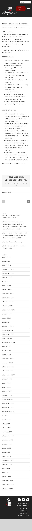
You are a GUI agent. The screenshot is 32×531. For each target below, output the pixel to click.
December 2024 (8, 298)
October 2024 (8, 306)
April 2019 (6, 472)
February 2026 (8, 269)
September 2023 (9, 342)
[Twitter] (23, 499)
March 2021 (7, 428)
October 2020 (8, 440)
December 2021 (8, 403)
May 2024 (6, 322)
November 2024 (8, 302)
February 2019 (8, 481)
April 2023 (7, 355)
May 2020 (6, 452)
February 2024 (8, 326)
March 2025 (7, 290)
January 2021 (8, 432)
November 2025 (8, 273)
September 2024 (9, 310)
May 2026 (6, 261)
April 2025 (7, 285)
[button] (3, 201)
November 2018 (8, 485)
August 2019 (7, 464)
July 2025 (6, 281)
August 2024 (7, 314)
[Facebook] (19, 499)
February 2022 (8, 395)
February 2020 (8, 460)
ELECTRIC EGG (23, 512)
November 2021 (8, 407)
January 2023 (8, 363)
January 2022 (8, 399)
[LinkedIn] (27, 499)
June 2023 (7, 350)
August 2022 (7, 379)
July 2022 (6, 383)
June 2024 (7, 318)
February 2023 (8, 359)
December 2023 (8, 334)
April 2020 (7, 456)
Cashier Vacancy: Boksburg (12, 242)
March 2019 (7, 477)
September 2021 (9, 411)
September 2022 (9, 375)
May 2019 (6, 468)
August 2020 (7, 444)
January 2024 (8, 330)
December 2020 (8, 436)
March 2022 (7, 391)
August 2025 (7, 277)
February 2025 (8, 294)
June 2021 (7, 420)
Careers (22, 27)
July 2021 (6, 416)
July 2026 (6, 257)
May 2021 (6, 424)
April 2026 (7, 265)
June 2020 (7, 448)
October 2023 (8, 338)
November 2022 (8, 371)
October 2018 (8, 489)
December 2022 (8, 367)
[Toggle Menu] (28, 8)
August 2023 (7, 346)
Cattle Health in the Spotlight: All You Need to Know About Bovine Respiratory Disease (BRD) (15, 235)
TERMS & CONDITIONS (23, 505)
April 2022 (7, 387)
